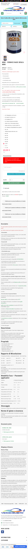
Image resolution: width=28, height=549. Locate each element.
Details (7, 196)
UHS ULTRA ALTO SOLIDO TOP (8, 103)
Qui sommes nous (6, 3)
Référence (4, 67)
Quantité (5, 179)
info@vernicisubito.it (10, 308)
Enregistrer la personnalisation (16, 174)
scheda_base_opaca (7, 437)
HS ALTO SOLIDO (20, 103)
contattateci (11, 305)
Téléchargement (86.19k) (8, 432)
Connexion (23, 4)
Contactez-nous (5, 4)
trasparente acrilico (22, 285)
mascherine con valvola (7, 318)
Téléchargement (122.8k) (8, 441)
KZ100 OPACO (20, 259)
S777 (19, 299)
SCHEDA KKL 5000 (6, 428)
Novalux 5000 (4, 299)
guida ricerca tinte (4, 305)
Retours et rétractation (20, 546)
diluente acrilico (17, 282)
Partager (6, 188)
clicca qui (15, 264)
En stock (4, 69)
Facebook (2, 531)
